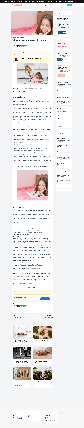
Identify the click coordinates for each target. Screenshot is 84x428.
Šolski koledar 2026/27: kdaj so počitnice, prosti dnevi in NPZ (62, 172)
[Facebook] (59, 413)
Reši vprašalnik (61, 75)
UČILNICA (69, 5)
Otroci (18, 37)
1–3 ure (59, 115)
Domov (14, 37)
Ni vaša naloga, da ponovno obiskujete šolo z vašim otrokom (22, 362)
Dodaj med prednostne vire (44, 298)
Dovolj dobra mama (39, 381)
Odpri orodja (60, 59)
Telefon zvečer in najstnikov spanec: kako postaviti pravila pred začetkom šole (63, 180)
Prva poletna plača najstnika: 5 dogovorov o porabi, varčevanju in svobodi (63, 163)
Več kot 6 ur (60, 121)
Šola (22, 37)
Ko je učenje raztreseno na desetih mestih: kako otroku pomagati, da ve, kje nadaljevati (63, 102)
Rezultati (66, 123)
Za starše (61, 133)
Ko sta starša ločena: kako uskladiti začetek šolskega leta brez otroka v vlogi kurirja (63, 168)
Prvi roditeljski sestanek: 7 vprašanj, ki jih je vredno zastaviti (64, 85)
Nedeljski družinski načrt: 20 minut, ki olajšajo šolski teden (63, 176)
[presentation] (22, 332)
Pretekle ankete (59, 126)
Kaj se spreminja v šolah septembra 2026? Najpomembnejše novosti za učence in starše (21, 383)
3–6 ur (59, 118)
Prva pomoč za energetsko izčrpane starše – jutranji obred (21, 341)
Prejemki (29, 417)
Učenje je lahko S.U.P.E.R (19, 91)
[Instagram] (63, 413)
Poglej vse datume (62, 32)
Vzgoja (45, 5)
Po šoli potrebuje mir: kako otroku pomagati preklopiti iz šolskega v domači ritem (63, 89)
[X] (61, 413)
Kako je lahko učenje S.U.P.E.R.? (18, 316)
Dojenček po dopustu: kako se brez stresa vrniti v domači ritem (63, 98)
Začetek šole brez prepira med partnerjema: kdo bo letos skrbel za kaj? (63, 94)
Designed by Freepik (32, 85)
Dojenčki (37, 5)
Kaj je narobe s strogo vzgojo (47, 316)
